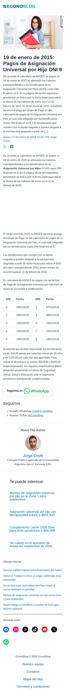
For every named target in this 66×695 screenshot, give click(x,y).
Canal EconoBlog (42, 411)
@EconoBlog (35, 415)
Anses (6, 137)
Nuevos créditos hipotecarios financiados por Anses (32, 570)
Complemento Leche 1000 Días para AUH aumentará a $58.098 (32, 529)
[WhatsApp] (4, 146)
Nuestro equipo (33, 664)
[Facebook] (11, 146)
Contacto (33, 671)
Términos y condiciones (33, 686)
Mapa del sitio (33, 679)
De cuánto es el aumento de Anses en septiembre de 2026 (31, 544)
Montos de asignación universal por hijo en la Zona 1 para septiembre (32, 496)
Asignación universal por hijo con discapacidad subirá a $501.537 (33, 513)
